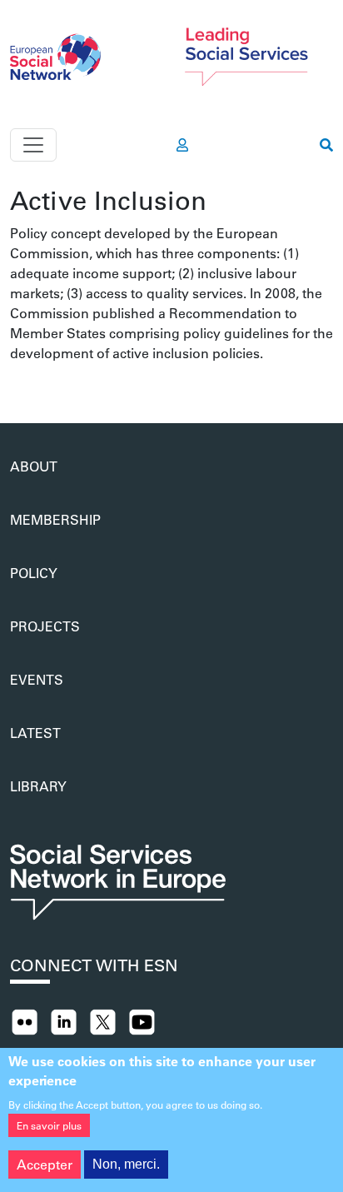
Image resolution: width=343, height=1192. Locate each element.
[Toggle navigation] (33, 145)
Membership (55, 519)
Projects (45, 626)
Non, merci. (126, 1164)
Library (38, 786)
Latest (35, 732)
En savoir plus (49, 1125)
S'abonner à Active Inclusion (16, 383)
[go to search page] (326, 145)
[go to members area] (182, 145)
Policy (33, 572)
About (33, 466)
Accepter (44, 1164)
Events (36, 679)
